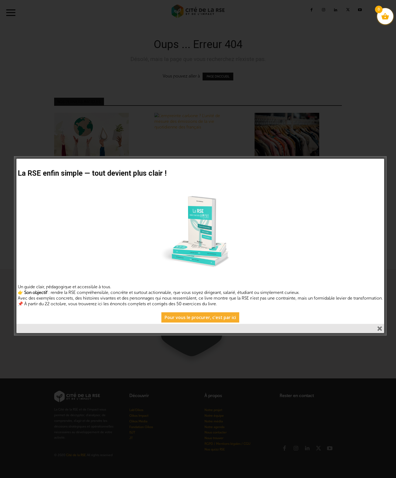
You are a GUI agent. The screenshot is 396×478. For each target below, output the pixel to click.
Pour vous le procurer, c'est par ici (200, 317)
